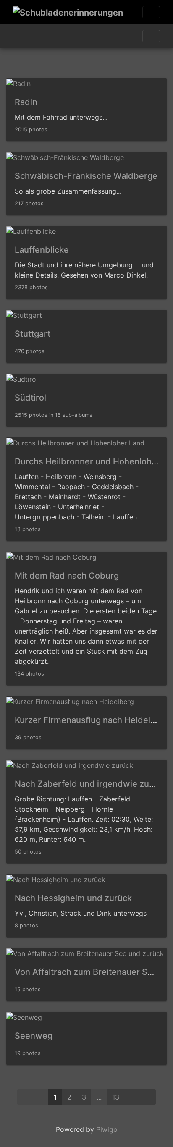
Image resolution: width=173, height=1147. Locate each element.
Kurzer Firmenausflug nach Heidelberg (92, 720)
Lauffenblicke (42, 250)
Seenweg (33, 1036)
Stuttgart (32, 334)
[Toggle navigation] (151, 12)
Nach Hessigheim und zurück (73, 898)
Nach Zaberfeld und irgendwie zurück (91, 784)
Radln (26, 102)
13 (115, 1097)
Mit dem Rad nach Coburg (67, 576)
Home (16, 36)
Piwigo (107, 1129)
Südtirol (30, 398)
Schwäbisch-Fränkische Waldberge (86, 176)
